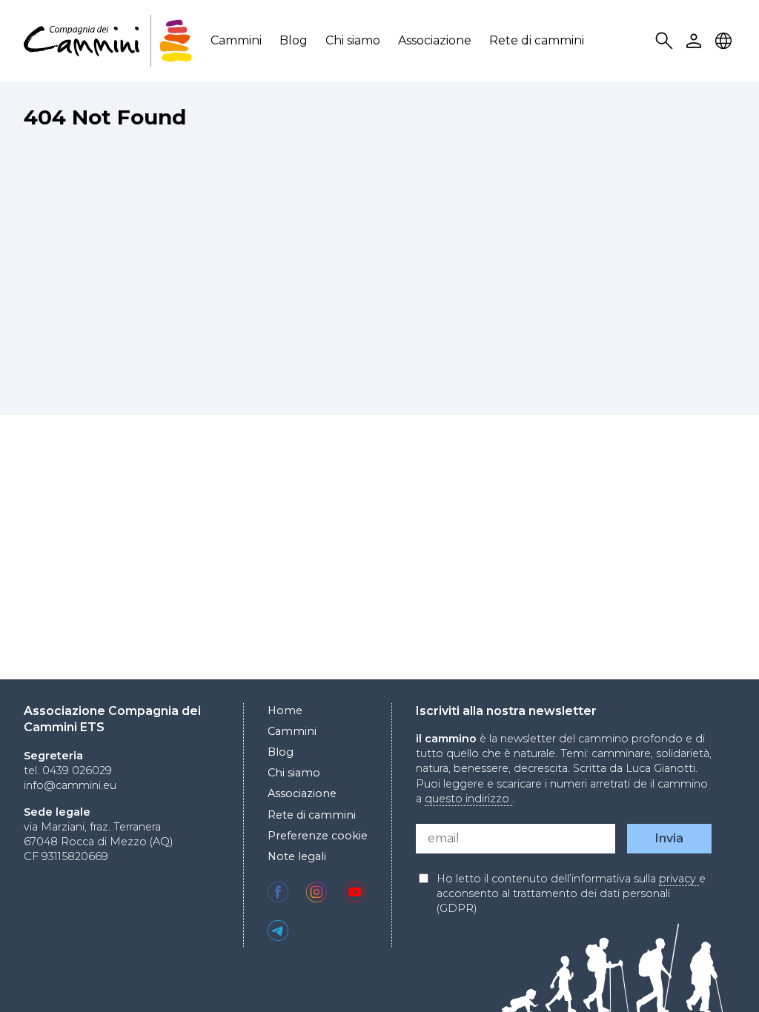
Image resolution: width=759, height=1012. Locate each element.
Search (666, 41)
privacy (679, 878)
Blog (293, 40)
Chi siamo (352, 40)
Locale (725, 41)
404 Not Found (105, 117)
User (696, 41)
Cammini (236, 40)
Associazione (434, 40)
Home (285, 710)
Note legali (297, 856)
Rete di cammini (536, 40)
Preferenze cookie (318, 835)
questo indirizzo (468, 798)
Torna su (710, 973)
